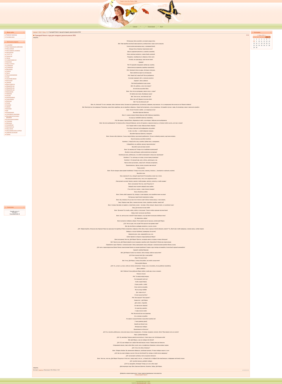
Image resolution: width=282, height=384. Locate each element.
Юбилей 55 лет (10, 88)
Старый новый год (11, 60)
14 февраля (9, 65)
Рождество (9, 56)
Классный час (10, 126)
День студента (10, 63)
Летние (8, 103)
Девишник (9, 93)
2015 (40, 32)
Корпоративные (10, 97)
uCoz (149, 383)
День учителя (10, 48)
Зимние (8, 106)
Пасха (8, 73)
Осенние (8, 104)
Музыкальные (10, 112)
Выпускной (9, 80)
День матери (9, 52)
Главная (135, 26)
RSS (136, 1)
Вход (161, 26)
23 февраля (9, 67)
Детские (8, 95)
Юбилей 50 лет (10, 86)
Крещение (9, 61)
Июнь (44, 32)
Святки (8, 58)
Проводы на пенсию (11, 132)
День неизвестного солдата (14, 130)
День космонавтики (11, 74)
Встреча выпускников (12, 119)
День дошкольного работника (14, 46)
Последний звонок (11, 78)
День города (9, 128)
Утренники (9, 121)
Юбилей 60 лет (10, 89)
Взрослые (9, 101)
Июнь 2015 (262, 35)
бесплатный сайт (141, 383)
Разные (8, 134)
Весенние (9, 108)
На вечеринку (10, 99)
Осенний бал (9, 125)
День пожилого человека (13, 50)
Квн (7, 110)
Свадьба (8, 82)
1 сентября (9, 45)
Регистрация (151, 26)
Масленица (9, 69)
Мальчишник (9, 91)
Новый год (9, 54)
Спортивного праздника (12, 114)
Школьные (9, 123)
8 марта (8, 71)
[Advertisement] (17, 171)
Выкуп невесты (10, 84)
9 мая (7, 76)
